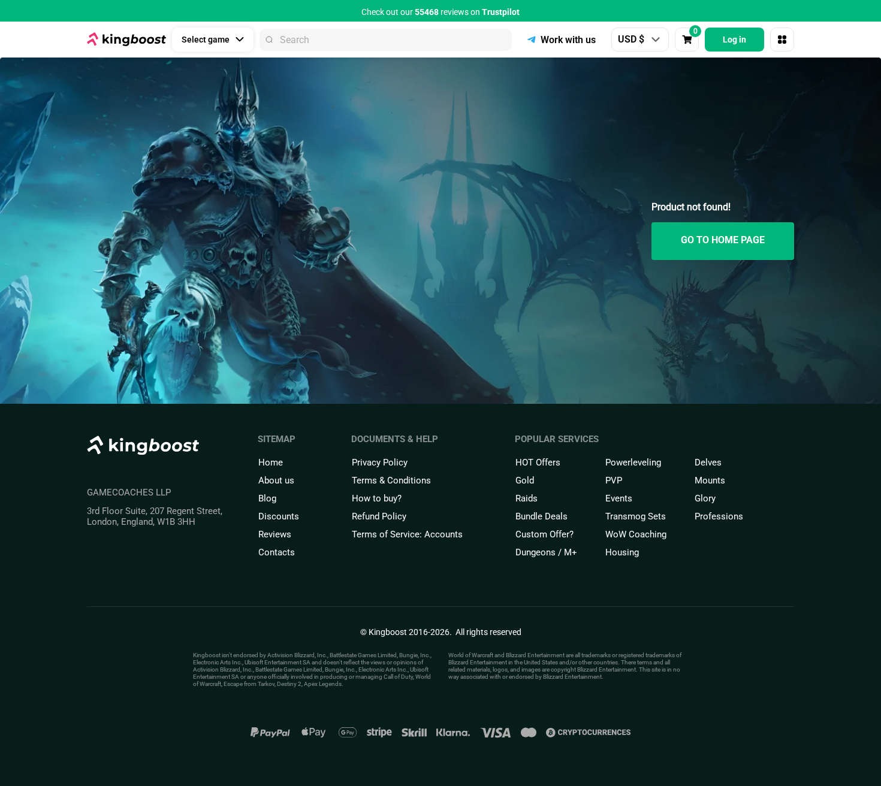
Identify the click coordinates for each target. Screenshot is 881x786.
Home (270, 462)
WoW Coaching (635, 534)
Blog (267, 498)
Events (618, 498)
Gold (524, 480)
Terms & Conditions (391, 480)
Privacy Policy (380, 462)
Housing (622, 552)
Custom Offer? (544, 534)
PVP (613, 480)
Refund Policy (379, 516)
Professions (719, 516)
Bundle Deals (541, 516)
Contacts (276, 552)
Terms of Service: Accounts (407, 534)
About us (276, 480)
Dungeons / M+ (546, 552)
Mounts (710, 480)
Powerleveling (633, 462)
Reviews (274, 534)
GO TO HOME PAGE (723, 240)
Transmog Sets (635, 516)
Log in (734, 39)
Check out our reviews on (440, 12)
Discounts (278, 516)
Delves (708, 462)
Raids (526, 498)
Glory (705, 498)
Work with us (568, 40)
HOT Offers (537, 462)
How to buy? (377, 498)
